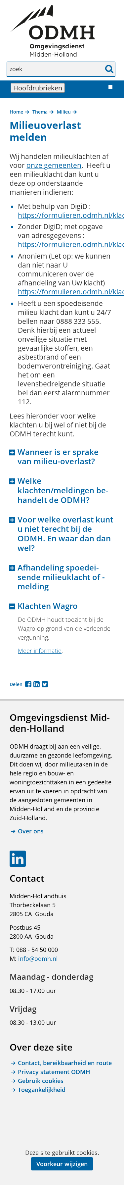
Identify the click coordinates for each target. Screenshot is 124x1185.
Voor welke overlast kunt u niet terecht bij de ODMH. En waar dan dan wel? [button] (65, 534)
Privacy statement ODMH (54, 1072)
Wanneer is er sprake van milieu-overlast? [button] (58, 457)
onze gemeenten (53, 165)
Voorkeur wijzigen (62, 1164)
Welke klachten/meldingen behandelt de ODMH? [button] (63, 490)
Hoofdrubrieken (39, 88)
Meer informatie (40, 651)
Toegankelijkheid (41, 1090)
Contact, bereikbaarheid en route (65, 1063)
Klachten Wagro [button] (48, 606)
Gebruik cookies (40, 1081)
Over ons (31, 831)
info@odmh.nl (38, 959)
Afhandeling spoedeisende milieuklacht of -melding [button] (61, 577)
